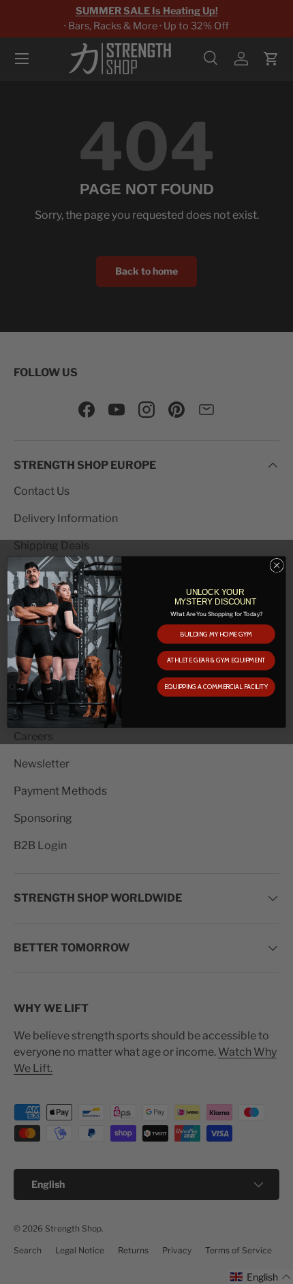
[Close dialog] (277, 565)
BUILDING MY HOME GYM (216, 634)
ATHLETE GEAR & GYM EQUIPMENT (216, 660)
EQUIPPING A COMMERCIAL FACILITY (216, 687)
